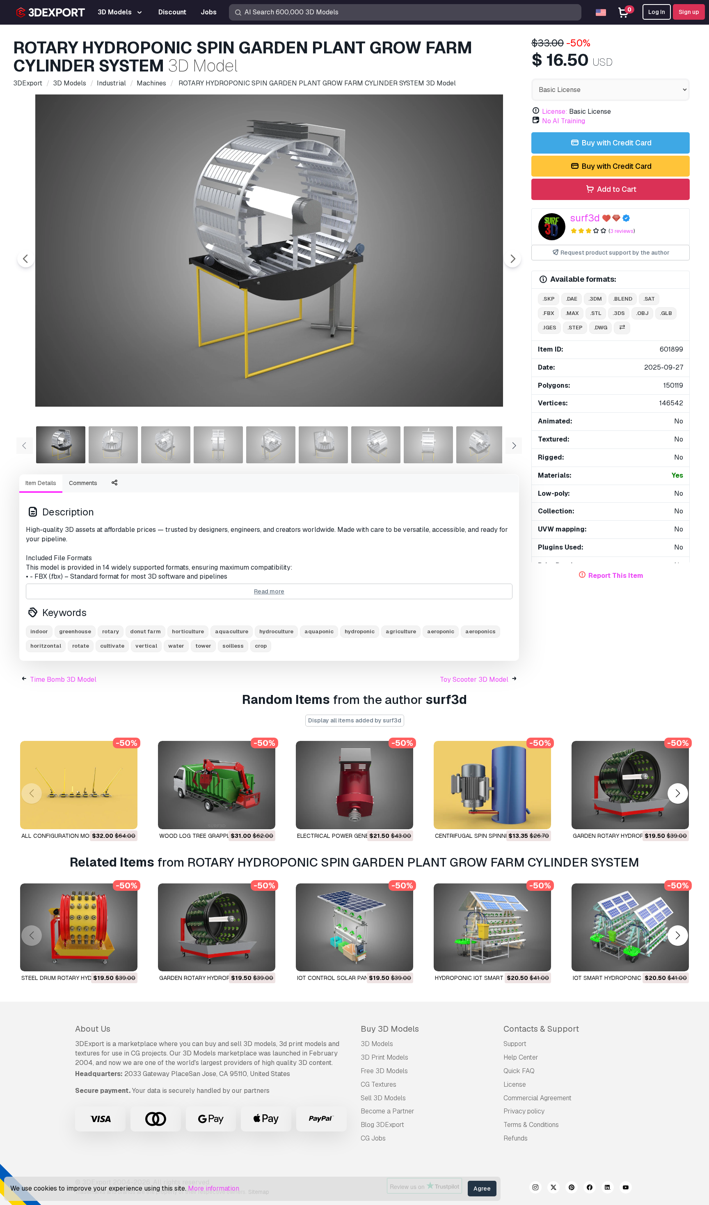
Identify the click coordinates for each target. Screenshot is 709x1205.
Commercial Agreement (537, 1098)
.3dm (595, 298)
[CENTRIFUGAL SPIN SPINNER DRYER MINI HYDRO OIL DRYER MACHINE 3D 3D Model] (492, 785)
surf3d (585, 218)
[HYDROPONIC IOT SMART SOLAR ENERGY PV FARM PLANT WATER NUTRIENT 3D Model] (492, 927)
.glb (666, 313)
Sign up (689, 12)
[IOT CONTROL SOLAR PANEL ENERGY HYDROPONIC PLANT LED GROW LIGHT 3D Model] (354, 927)
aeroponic (440, 631)
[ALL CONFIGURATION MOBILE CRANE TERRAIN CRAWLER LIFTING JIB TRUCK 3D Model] (78, 785)
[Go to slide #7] (375, 444)
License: (554, 111)
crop (261, 645)
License (514, 1084)
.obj (642, 313)
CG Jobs (373, 1138)
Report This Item (615, 575)
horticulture (188, 631)
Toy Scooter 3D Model (474, 679)
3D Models (377, 1043)
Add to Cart (615, 189)
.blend (622, 298)
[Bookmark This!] (125, 818)
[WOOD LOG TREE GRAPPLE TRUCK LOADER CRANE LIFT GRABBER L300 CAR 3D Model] (216, 785)
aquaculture (231, 631)
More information (213, 1188)
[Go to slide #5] (270, 444)
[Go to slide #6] (323, 444)
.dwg (600, 327)
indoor (39, 631)
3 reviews (622, 231)
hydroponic (360, 631)
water (176, 645)
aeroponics (480, 631)
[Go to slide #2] (113, 444)
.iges (549, 327)
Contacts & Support (541, 1028)
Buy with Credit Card (616, 142)
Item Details (40, 483)
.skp (548, 298)
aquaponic (319, 631)
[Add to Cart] (108, 818)
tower (203, 645)
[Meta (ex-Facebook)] (589, 1188)
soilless (233, 645)
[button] (677, 793)
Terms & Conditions (531, 1124)
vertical (146, 645)
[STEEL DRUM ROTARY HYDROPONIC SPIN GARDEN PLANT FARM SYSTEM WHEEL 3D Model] (78, 927)
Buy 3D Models (390, 1028)
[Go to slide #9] (480, 444)
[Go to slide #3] (165, 444)
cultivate (112, 645)
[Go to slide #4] (218, 444)
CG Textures (378, 1084)
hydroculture (276, 631)
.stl (596, 313)
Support (514, 1043)
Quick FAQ (519, 1071)
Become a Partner (387, 1111)
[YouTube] (626, 1188)
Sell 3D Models (383, 1098)
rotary (110, 631)
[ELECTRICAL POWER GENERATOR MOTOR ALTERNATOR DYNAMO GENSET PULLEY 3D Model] (354, 785)
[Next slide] (512, 258)
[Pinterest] (571, 1188)
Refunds (515, 1138)
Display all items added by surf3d (354, 720)
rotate (80, 645)
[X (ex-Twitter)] (553, 1188)
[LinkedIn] (607, 1188)
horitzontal (45, 645)
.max (572, 313)
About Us (92, 1028)
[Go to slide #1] (60, 444)
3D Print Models (384, 1057)
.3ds (619, 313)
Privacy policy (523, 1111)
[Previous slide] (25, 258)
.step (575, 327)
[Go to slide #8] (428, 444)
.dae (571, 298)
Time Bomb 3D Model (63, 679)
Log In (656, 12)
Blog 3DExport (382, 1124)
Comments (83, 483)
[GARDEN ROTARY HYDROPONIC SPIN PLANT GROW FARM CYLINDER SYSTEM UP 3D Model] (630, 785)
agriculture (401, 631)
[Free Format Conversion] (622, 328)
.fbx (548, 313)
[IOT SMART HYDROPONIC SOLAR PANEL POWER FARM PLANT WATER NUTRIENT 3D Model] (630, 927)
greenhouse (75, 631)
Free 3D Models (384, 1071)
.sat (649, 298)
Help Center (520, 1057)
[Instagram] (535, 1188)
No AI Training (563, 121)
